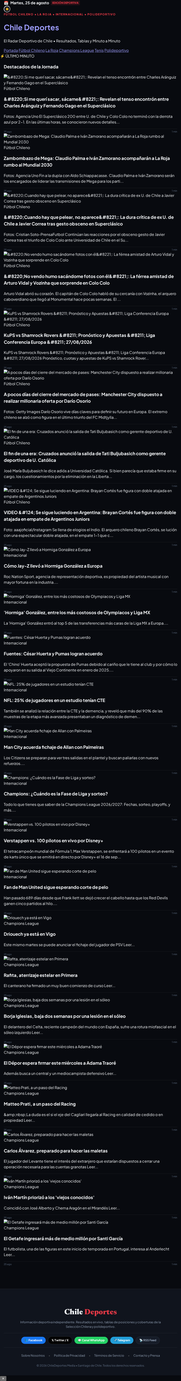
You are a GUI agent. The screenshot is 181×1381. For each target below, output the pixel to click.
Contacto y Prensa (146, 1355)
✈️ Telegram (122, 1340)
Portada (11, 50)
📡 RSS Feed (147, 1340)
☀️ (7, 9)
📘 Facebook (33, 1340)
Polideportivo (116, 50)
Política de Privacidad (69, 1355)
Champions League (76, 50)
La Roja (51, 50)
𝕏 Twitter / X (60, 1340)
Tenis (99, 50)
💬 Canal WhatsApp (91, 1340)
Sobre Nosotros (33, 1355)
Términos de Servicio (109, 1355)
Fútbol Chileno (32, 50)
